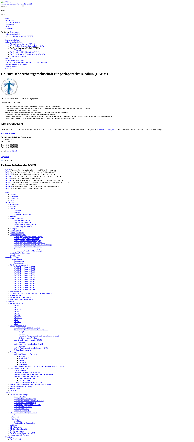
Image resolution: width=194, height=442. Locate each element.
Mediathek (13, 415)
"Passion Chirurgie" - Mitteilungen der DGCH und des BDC (31, 293)
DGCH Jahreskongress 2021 (24, 275)
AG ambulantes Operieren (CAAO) (22, 44)
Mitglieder (9, 28)
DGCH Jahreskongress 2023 (24, 271)
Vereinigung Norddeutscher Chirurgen (28, 247)
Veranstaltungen (15, 291)
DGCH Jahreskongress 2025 (24, 267)
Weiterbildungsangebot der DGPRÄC (27, 405)
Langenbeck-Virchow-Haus (20, 253)
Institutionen (9, 24)
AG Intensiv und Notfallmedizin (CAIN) (24, 52)
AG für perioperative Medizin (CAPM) (19, 36)
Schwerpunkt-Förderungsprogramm (27, 372)
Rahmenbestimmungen (18, 56)
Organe (12, 208)
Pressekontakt (19, 261)
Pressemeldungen (16, 259)
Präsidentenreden (16, 295)
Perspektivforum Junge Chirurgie (17, 64)
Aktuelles (22, 362)
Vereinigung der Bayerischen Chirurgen (28, 237)
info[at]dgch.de (12, 151)
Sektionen (8, 58)
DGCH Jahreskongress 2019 (24, 279)
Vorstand (17, 50)
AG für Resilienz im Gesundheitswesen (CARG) (27, 54)
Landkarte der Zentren (27, 378)
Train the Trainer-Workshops (29, 338)
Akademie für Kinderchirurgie (25, 403)
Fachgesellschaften (12, 40)
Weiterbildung (15, 419)
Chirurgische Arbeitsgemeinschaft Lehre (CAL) (27, 46)
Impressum (5, 4)
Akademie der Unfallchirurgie (25, 399)
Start (7, 18)
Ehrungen (13, 229)
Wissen (7, 26)
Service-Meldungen (17, 431)
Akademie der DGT (21, 409)
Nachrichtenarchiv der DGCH (20, 297)
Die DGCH (9, 20)
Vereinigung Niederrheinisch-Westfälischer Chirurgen (33, 245)
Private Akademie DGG (22, 411)
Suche (12, 200)
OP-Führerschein (16, 427)
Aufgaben (22, 332)
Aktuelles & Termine (12, 22)
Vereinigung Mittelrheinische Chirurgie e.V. (29, 243)
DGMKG (9, 176)
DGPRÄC (9, 182)
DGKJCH (9, 174)
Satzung (13, 216)
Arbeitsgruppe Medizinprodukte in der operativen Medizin (26, 62)
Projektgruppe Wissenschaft (15, 60)
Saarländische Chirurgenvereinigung (27, 249)
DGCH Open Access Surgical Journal (23, 413)
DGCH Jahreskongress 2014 (24, 289)
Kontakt (23, 4)
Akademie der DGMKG (23, 407)
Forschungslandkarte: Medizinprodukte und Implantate (33, 374)
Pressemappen (19, 263)
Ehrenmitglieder (15, 231)
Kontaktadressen (20, 370)
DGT (7, 184)
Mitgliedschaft (15, 204)
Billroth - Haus (15, 255)
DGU (7, 188)
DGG (7, 172)
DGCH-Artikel (15, 439)
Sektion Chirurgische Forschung (25, 354)
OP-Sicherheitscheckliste (19, 429)
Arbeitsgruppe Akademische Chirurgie (28, 382)
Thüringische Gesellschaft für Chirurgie (28, 251)
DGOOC (8, 180)
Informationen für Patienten (19, 435)
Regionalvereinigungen (18, 235)
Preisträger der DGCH (22, 220)
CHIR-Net (9, 68)
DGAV (8, 170)
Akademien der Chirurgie (19, 395)
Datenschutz (14, 4)
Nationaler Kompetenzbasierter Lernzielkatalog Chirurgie (39, 336)
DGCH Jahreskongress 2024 (24, 269)
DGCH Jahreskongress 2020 (24, 277)
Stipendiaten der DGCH (23, 222)
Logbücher (18, 421)
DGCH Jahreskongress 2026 (20, 265)
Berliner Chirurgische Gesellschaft (26, 239)
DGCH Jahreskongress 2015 (24, 287)
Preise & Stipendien (17, 218)
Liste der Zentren (25, 380)
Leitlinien (13, 425)
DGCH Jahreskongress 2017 (24, 283)
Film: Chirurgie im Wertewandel (21, 299)
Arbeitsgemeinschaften (13, 34)
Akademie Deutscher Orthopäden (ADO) (29, 401)
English (29, 4)
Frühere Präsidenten (17, 233)
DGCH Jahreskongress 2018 (24, 281)
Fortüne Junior (15, 417)
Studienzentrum (11, 66)
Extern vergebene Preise (23, 227)
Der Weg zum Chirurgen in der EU (22, 433)
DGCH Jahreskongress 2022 (24, 273)
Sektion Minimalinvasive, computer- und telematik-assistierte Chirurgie (39, 366)
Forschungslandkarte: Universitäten (26, 376)
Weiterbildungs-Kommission (24, 423)
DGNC (8, 178)
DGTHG (8, 186)
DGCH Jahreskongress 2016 (24, 285)
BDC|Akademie (20, 397)
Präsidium (17, 212)
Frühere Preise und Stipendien (25, 224)
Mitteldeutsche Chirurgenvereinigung (27, 241)
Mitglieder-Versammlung (23, 214)
